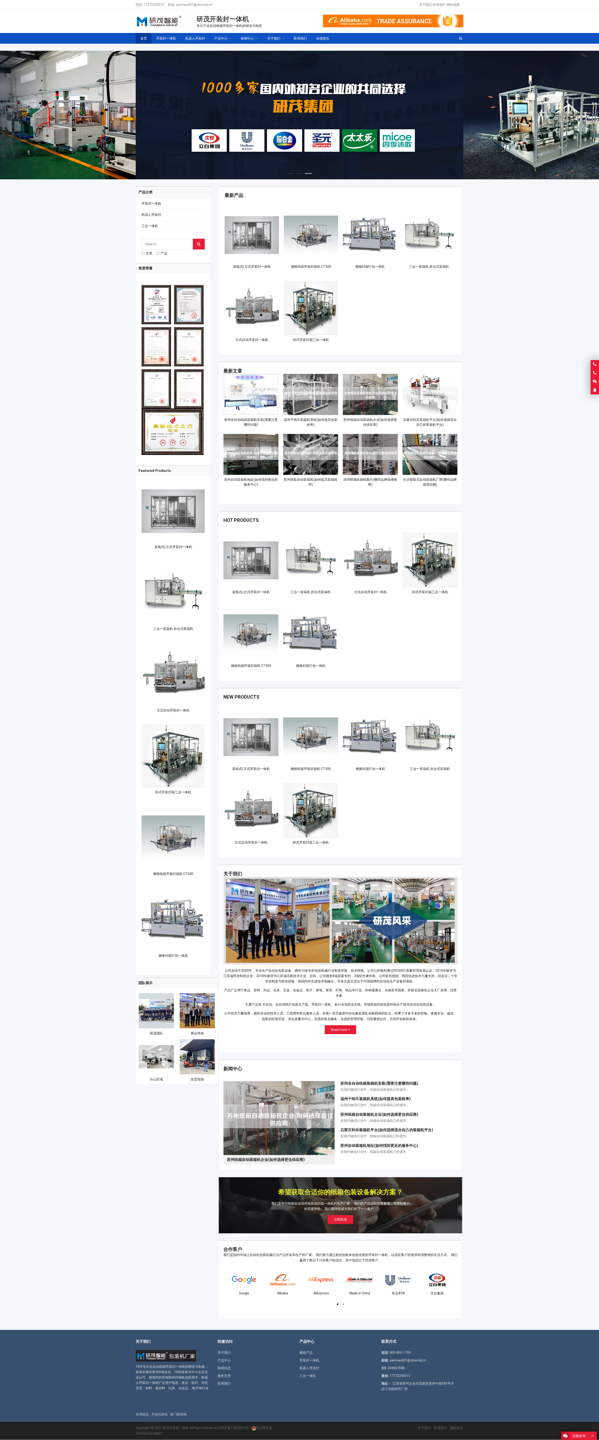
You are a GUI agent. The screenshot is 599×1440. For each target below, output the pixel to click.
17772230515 (154, 5)
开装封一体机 (151, 203)
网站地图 (453, 5)
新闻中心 (232, 1069)
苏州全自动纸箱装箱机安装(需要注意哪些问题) (379, 1083)
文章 (149, 253)
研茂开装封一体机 (176, 1428)
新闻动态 (224, 1368)
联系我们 (439, 5)
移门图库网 (178, 1414)
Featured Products (155, 471)
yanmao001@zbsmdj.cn (194, 5)
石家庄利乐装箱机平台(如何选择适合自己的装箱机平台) (386, 1130)
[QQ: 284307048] (595, 390)
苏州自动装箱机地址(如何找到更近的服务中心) (379, 1145)
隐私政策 (456, 1428)
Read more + (340, 1030)
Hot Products (241, 520)
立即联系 (340, 1219)
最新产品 (234, 195)
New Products (241, 697)
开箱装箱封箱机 (173, 1377)
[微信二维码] (595, 381)
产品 (164, 253)
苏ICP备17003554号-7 (235, 1428)
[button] (290, 172)
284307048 (396, 1368)
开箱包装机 (159, 1414)
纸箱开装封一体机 (172, 1366)
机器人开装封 (151, 215)
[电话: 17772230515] (595, 373)
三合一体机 (150, 226)
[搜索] (199, 244)
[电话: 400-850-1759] (595, 364)
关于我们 (425, 5)
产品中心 (224, 1360)
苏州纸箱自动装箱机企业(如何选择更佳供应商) (379, 1114)
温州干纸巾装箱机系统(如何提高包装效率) (375, 1099)
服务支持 (224, 1376)
